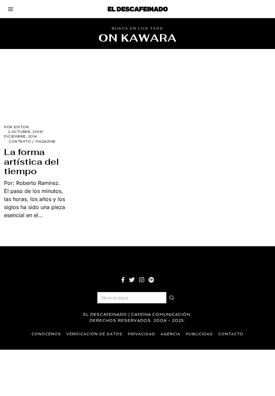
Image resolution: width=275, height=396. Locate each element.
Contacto (230, 334)
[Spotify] (151, 280)
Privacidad (141, 334)
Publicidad (199, 334)
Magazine (46, 141)
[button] (172, 297)
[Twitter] (131, 280)
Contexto (20, 141)
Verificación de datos (94, 334)
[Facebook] (122, 280)
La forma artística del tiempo (31, 161)
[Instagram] (142, 280)
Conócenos (46, 334)
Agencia (170, 334)
